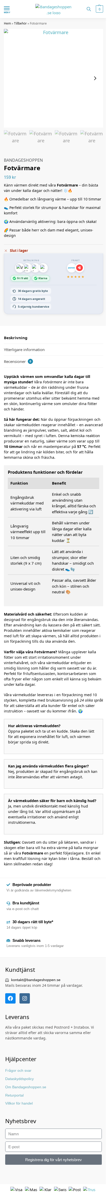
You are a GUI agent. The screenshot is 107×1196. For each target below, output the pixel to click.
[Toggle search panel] (88, 9)
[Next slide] (95, 78)
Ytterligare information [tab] (24, 349)
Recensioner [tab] (17, 361)
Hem (7, 23)
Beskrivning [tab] (16, 337)
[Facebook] (10, 998)
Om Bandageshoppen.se (25, 1087)
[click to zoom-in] (53, 78)
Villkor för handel (19, 1103)
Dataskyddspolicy (19, 1079)
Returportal (14, 1095)
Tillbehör (20, 23)
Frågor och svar (18, 1070)
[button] (99, 9)
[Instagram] (24, 998)
